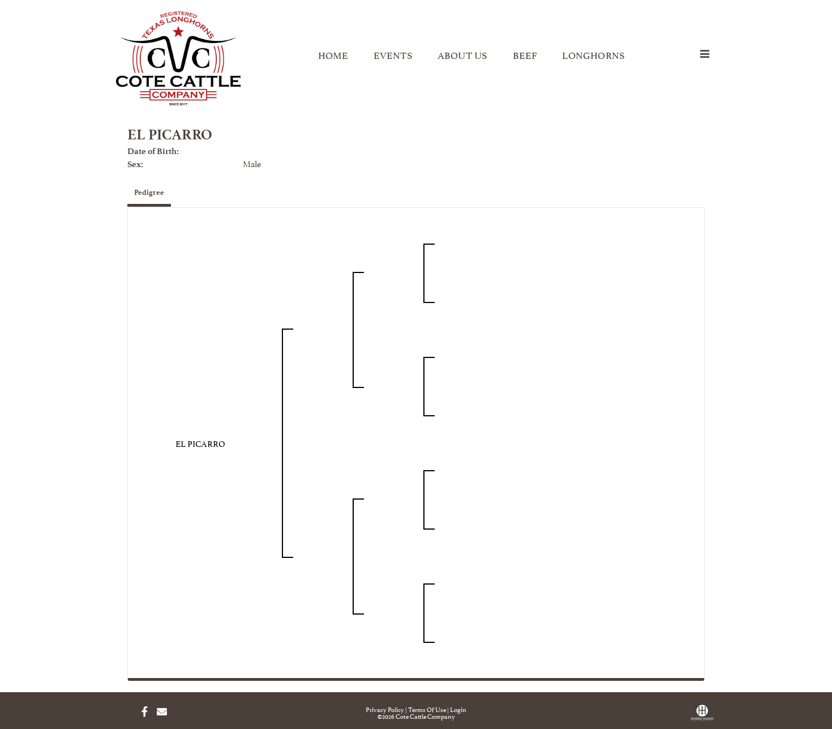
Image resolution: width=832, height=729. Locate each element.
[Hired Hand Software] (702, 716)
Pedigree (149, 192)
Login (458, 709)
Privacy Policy (385, 709)
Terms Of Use (427, 709)
